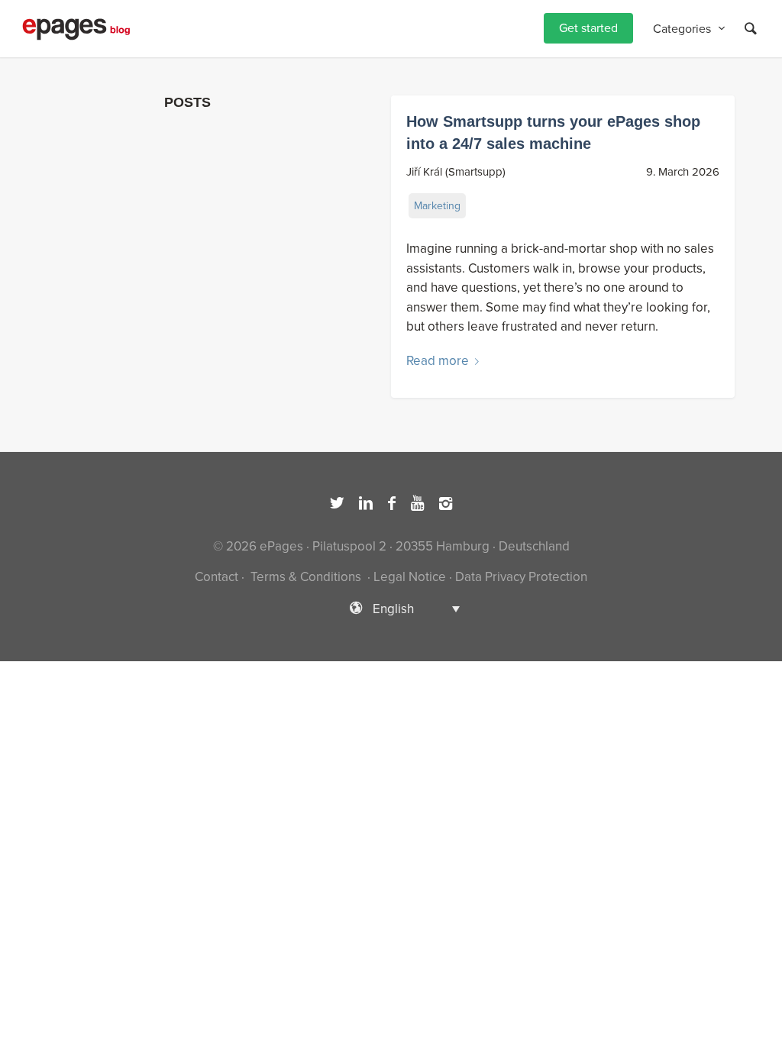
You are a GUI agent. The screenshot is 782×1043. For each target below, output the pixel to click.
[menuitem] (588, 28)
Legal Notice (409, 577)
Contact (216, 577)
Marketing (437, 205)
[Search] (751, 28)
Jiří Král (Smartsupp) (456, 172)
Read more (437, 361)
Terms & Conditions (305, 577)
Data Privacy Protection (521, 577)
